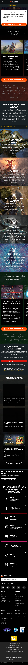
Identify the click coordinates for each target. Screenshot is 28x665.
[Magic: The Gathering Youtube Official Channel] (18, 587)
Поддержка (18, 600)
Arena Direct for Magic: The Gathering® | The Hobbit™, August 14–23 (14, 453)
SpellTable (3, 624)
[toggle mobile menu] (2, 2)
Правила (3, 598)
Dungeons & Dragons (20, 613)
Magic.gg (3, 617)
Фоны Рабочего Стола (6, 602)
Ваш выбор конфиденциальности (14, 657)
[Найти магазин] (25, 579)
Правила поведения (14, 645)
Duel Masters (18, 615)
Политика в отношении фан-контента (14, 651)
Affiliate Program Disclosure (19, 604)
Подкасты (3, 600)
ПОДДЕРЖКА (12, 5)
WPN (16, 602)
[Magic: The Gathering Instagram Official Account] (24, 587)
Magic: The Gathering (6, 613)
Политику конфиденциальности (10, 370)
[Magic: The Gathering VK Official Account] (2, 587)
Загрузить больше (14, 463)
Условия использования (14, 643)
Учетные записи (19, 596)
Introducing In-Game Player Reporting (14, 401)
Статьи (3, 595)
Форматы (3, 596)
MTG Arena (4, 615)
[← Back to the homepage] (14, 1)
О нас (16, 595)
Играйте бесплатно (8, 479)
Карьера (17, 598)
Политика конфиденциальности (14, 647)
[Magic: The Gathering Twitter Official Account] (13, 587)
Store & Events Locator (7, 618)
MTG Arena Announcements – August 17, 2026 (14, 426)
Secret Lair (4, 622)
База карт (3, 620)
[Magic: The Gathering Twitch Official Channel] (8, 587)
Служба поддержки (14, 649)
